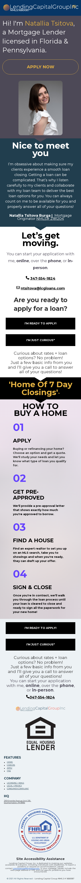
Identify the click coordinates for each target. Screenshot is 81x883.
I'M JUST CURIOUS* (40, 340)
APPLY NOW (40, 66)
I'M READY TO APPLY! (40, 323)
